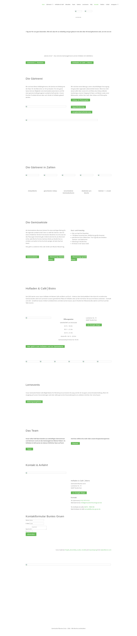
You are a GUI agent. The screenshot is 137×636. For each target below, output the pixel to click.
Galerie (79, 4)
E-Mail (107, 4)
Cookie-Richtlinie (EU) (119, 605)
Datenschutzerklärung (119, 593)
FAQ (91, 4)
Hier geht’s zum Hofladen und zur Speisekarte (45, 346)
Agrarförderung (78, 107)
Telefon (102, 4)
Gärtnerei (49, 4)
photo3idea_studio (75, 550)
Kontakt (96, 4)
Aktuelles (67, 4)
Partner (75, 443)
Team (73, 4)
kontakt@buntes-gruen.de (92, 509)
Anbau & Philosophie (80, 100)
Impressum (122, 617)
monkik (84, 550)
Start (43, 4)
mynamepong (93, 550)
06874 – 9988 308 (89, 507)
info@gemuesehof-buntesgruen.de (91, 503)
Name (27, 520)
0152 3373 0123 (85, 500)
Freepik (67, 550)
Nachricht (29, 529)
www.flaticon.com (106, 550)
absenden (31, 534)
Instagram (114, 4)
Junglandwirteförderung (81, 112)
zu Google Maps (94, 325)
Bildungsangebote (34, 402)
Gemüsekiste (32, 257)
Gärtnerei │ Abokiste (35, 62)
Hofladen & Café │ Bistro (82, 62)
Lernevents (85, 4)
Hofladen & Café (59, 4)
